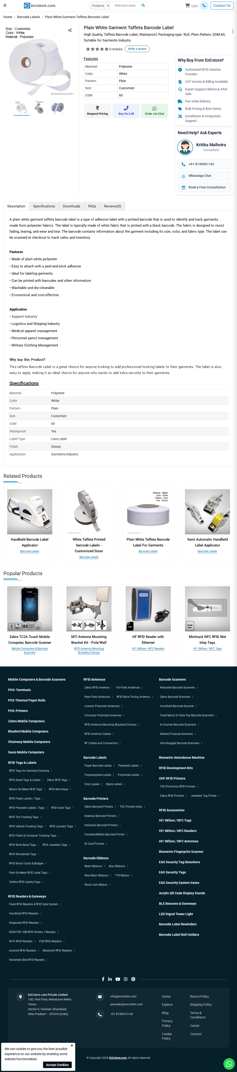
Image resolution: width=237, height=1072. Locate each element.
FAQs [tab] (92, 206)
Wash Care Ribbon (96, 884)
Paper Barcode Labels (98, 765)
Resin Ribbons (93, 866)
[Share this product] (70, 30)
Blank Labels (114, 784)
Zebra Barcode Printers (98, 806)
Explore (167, 1004)
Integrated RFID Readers (24, 922)
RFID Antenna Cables (97, 734)
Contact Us (222, 5)
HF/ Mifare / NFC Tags (207, 648)
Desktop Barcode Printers (100, 816)
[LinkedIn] (110, 979)
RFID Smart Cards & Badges (26, 863)
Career (195, 1026)
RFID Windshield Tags (22, 854)
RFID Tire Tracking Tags (23, 817)
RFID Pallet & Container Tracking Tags (32, 835)
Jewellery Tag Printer (204, 795)
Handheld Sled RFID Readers (26, 959)
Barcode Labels (28, 17)
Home (7, 17)
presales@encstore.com (126, 1004)
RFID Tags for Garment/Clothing (29, 770)
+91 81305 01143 (121, 1014)
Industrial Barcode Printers (101, 825)
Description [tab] (16, 206)
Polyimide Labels (128, 775)
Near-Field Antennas (97, 696)
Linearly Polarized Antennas (101, 706)
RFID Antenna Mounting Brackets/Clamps (110, 724)
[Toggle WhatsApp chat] (229, 1064)
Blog (165, 1013)
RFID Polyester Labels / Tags (26, 807)
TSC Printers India (131, 806)
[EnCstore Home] (39, 5)
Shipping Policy (201, 1004)
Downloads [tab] (71, 206)
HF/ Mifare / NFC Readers (148, 648)
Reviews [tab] (112, 206)
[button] (4, 5)
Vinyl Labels (92, 784)
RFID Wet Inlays (58, 789)
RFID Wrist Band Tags (22, 845)
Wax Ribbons (117, 866)
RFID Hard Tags (61, 807)
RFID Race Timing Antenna (133, 696)
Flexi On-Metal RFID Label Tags (28, 872)
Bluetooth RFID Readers (57, 950)
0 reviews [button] (115, 49)
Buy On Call (126, 113)
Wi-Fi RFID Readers (20, 941)
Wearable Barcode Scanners (177, 687)
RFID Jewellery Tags (55, 845)
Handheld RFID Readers (23, 913)
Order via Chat (154, 113)
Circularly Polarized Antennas (103, 715)
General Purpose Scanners (176, 734)
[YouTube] (117, 979)
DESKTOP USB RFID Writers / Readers (32, 932)
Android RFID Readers (22, 950)
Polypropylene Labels (97, 775)
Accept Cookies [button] (57, 1065)
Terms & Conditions (198, 1015)
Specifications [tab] (44, 206)
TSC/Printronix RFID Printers (177, 786)
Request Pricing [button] (97, 113)
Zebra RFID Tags (57, 780)
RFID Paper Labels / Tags (24, 798)
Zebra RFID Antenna (96, 687)
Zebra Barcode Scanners (175, 696)
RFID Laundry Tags (61, 826)
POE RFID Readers (50, 941)
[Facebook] (103, 979)
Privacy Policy (167, 1023)
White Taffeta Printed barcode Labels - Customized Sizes (89, 545)
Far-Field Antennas (128, 687)
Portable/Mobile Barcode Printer (104, 834)
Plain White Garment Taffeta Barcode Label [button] (77, 17)
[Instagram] (126, 979)
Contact (196, 1034)
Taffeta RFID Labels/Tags (24, 882)
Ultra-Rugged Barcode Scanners (179, 743)
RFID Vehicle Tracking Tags (26, 826)
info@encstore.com (123, 996)
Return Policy (199, 996)
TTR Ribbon (122, 875)
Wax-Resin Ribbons (96, 875)
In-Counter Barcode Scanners (178, 724)
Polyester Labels (128, 765)
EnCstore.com (118, 1057)
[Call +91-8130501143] (204, 5)
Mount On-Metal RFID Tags (25, 789)
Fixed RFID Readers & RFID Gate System (33, 904)
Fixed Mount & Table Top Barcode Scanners (187, 715)
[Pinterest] (133, 979)
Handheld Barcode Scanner (177, 706)
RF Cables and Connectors (101, 743)
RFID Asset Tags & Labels (24, 780)
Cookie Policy (167, 1036)
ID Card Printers (94, 843)
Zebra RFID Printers (172, 795)
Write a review (137, 49)
